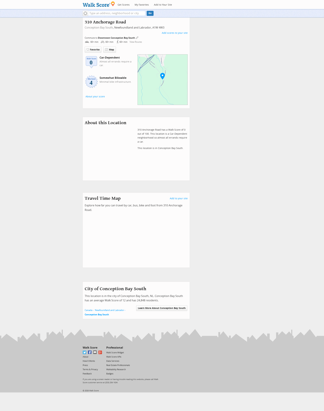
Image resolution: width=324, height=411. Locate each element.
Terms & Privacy (90, 369)
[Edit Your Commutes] (137, 37)
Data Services (112, 361)
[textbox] (116, 13)
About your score (95, 96)
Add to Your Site (163, 4)
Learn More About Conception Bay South (162, 308)
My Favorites (142, 4)
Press (85, 365)
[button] (85, 13)
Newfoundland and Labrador (109, 310)
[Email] (95, 352)
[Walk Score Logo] (99, 4)
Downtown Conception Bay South (117, 38)
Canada (88, 310)
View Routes (136, 42)
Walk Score (90, 347)
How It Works (89, 361)
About (85, 357)
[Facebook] (90, 352)
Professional (114, 347)
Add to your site (179, 198)
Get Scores (124, 4)
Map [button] (111, 49)
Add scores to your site (175, 33)
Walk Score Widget (115, 352)
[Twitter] (85, 352)
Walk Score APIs (113, 357)
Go (150, 13)
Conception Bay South (99, 27)
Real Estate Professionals (118, 365)
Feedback (87, 374)
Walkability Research (116, 369)
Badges (109, 374)
